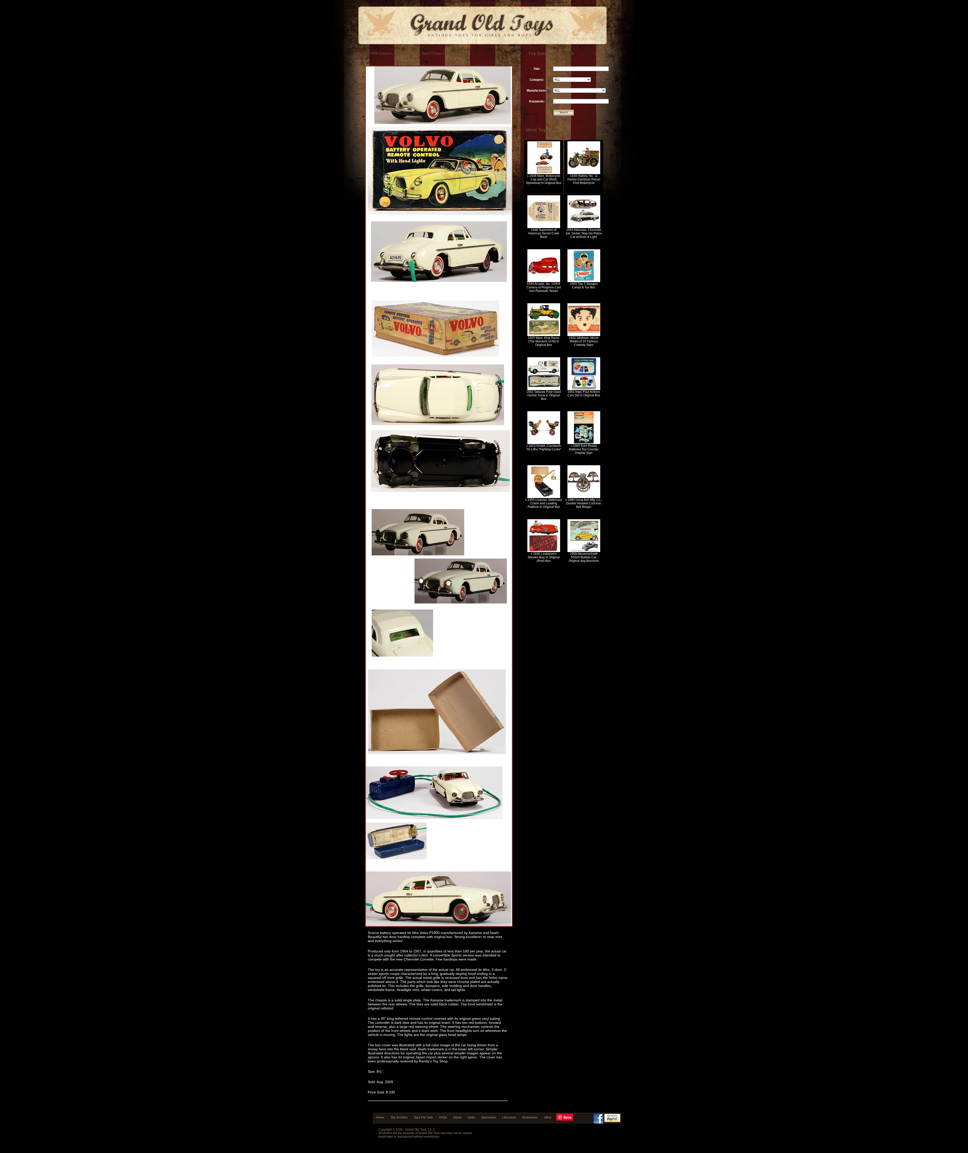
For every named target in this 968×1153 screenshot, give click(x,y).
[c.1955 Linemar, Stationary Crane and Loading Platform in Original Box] (543, 497)
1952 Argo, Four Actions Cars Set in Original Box (583, 393)
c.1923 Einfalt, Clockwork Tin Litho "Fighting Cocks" (543, 447)
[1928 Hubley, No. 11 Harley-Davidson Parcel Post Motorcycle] (583, 173)
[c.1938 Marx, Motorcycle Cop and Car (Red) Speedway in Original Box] (543, 173)
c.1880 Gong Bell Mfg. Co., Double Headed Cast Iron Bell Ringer (583, 503)
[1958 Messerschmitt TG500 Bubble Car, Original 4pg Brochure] (583, 551)
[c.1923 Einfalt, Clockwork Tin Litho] (543, 443)
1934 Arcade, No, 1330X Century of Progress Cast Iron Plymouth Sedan (544, 287)
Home (380, 1117)
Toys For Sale (423, 1117)
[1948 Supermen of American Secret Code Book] (543, 227)
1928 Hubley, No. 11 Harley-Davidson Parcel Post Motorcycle (583, 179)
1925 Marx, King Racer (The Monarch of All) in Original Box (543, 341)
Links (471, 1117)
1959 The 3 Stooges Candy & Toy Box (584, 285)
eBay (548, 1117)
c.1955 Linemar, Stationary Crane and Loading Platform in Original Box (543, 503)
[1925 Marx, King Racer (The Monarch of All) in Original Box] (543, 335)
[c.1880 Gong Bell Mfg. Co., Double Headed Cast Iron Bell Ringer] (583, 497)
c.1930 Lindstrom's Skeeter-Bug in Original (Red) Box (544, 557)
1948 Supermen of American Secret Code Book (543, 233)
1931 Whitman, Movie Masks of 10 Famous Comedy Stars (584, 341)
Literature (509, 1117)
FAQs (443, 1117)
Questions (488, 1117)
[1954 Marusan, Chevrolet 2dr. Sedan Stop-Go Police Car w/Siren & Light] (583, 227)
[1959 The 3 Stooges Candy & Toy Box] (583, 281)
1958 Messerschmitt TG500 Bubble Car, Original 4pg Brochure (584, 557)
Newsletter (530, 1117)
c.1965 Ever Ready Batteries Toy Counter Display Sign (583, 449)
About (457, 1117)
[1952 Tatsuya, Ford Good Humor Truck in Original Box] (543, 389)
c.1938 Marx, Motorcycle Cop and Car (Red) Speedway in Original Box (543, 179)
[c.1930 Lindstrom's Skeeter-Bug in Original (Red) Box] (543, 551)
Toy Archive (399, 1117)
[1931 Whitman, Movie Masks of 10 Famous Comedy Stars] (583, 335)
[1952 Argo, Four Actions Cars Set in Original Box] (583, 389)
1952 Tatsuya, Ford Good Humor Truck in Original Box (543, 395)
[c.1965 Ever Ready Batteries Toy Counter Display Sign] (583, 443)
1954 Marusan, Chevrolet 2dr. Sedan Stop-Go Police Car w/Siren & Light (584, 233)
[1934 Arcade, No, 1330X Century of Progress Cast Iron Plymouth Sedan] (543, 281)
